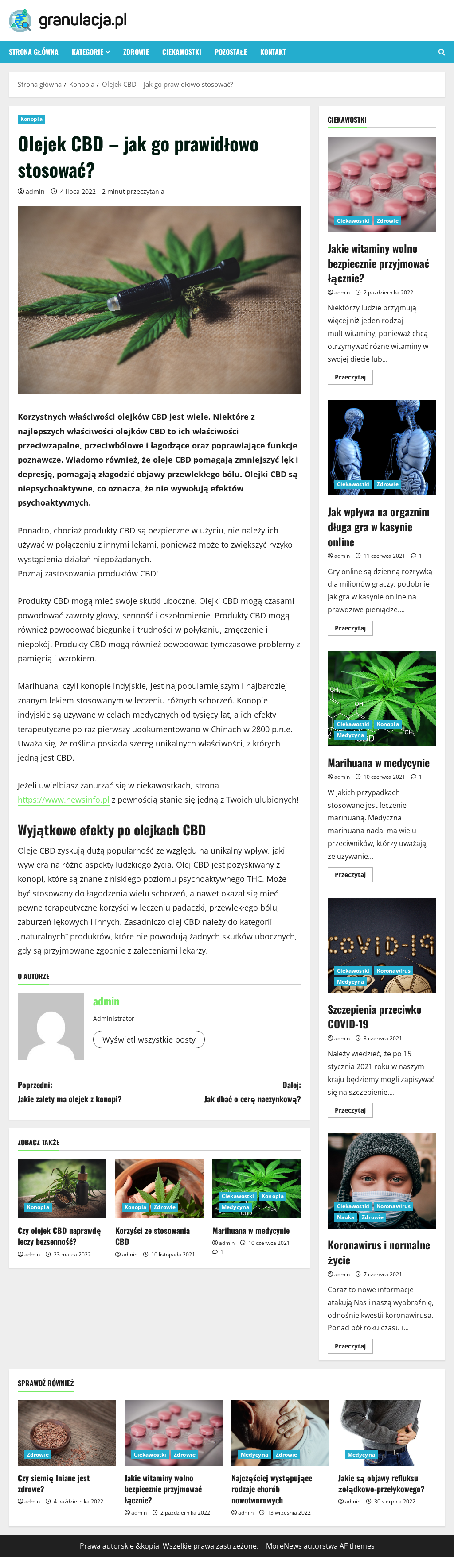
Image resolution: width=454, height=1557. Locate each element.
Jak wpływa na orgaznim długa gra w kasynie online (382, 447)
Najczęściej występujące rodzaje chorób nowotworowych (271, 1489)
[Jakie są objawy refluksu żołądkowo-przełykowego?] (387, 1432)
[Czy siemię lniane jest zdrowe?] (67, 1432)
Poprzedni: (70, 1092)
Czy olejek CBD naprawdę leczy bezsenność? (59, 1236)
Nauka (346, 1217)
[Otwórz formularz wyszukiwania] (441, 52)
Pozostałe (231, 51)
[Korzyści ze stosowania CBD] (159, 1188)
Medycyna (235, 1207)
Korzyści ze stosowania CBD (152, 1236)
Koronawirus (394, 970)
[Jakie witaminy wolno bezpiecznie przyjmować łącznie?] (174, 1432)
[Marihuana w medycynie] (256, 1188)
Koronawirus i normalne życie (382, 1181)
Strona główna (34, 51)
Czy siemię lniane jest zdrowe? (54, 1483)
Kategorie (87, 51)
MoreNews (284, 1546)
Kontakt (273, 51)
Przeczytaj (354, 378)
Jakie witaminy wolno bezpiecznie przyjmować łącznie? (382, 184)
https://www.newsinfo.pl (64, 799)
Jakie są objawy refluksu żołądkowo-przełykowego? (381, 1483)
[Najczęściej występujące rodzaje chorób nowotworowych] (280, 1432)
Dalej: (252, 1092)
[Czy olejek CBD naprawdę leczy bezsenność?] (62, 1188)
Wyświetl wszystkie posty (149, 1039)
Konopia (31, 119)
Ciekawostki (181, 51)
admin (35, 191)
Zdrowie (136, 51)
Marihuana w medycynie (251, 1230)
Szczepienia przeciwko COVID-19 (382, 945)
